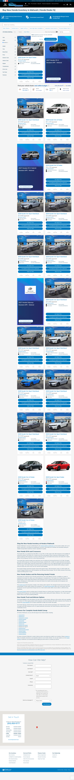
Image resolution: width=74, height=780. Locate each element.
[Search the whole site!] (70, 5)
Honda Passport (22, 622)
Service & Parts (55, 3)
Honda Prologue (22, 619)
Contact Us (54, 754)
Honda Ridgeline (26, 602)
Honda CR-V (21, 616)
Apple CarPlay (24, 28)
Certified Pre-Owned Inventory (15, 756)
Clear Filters (26, 32)
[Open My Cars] (67, 4)
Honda (20, 32)
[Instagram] (5, 1)
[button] (30, 522)
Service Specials (26, 756)
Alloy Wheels (6, 28)
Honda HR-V (22, 615)
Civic (15, 32)
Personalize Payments (50, 39)
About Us (26, 5)
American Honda (60, 769)
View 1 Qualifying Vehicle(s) (26, 187)
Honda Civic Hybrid (23, 625)
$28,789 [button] (51, 479)
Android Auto (15, 28)
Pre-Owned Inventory (13, 758)
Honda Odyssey (22, 634)
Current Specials (12, 762)
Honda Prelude (22, 591)
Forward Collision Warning (65, 28)
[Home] (5, 5)
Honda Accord (22, 584)
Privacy (69, 769)
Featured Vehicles (12, 760)
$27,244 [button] (51, 122)
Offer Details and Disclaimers (52, 81)
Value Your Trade (30, 77)
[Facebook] (3, 1)
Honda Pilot (21, 620)
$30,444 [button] (23, 350)
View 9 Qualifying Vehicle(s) (26, 321)
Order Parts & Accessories (28, 758)
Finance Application (42, 754)
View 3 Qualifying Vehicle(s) (54, 79)
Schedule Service (26, 754)
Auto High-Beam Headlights (37, 28)
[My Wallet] (64, 4)
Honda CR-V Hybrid (23, 618)
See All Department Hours (13, 739)
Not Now (41, 39)
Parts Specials (26, 760)
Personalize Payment (22, 60)
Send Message (46, 704)
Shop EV (39, 3)
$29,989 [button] (23, 122)
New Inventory (12, 754)
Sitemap (65, 769)
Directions (54, 756)
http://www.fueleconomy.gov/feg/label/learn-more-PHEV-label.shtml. (31, 649)
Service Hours (26, 762)
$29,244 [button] (23, 59)
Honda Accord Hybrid (49, 586)
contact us (67, 636)
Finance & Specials (46, 3)
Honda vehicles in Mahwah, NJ (48, 545)
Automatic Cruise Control (51, 28)
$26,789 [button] (51, 167)
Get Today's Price (30, 71)
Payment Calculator (42, 756)
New (29, 3)
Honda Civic (21, 623)
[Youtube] (7, 1)
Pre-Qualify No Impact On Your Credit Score (30, 74)
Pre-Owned (34, 3)
